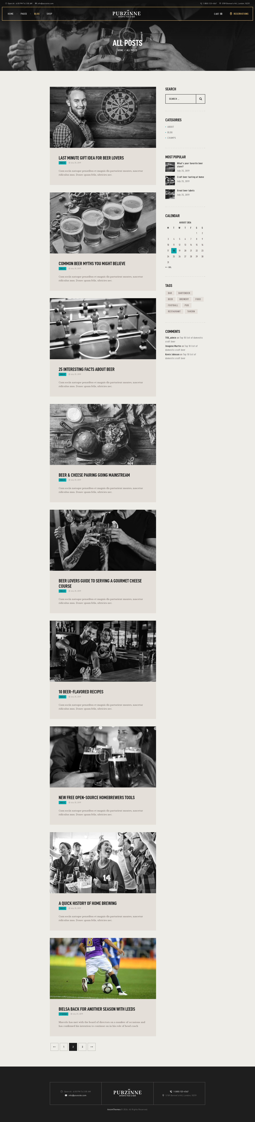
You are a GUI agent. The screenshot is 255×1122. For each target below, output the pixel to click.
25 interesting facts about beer (87, 369)
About (62, 163)
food (198, 299)
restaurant (174, 311)
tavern (191, 311)
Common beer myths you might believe (92, 263)
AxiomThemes (114, 1109)
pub (187, 305)
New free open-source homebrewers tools (97, 797)
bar (170, 293)
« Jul (169, 267)
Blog (170, 132)
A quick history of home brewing (88, 903)
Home (120, 50)
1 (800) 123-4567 (181, 1091)
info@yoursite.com (77, 1095)
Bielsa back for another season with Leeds (97, 1009)
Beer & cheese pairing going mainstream (94, 475)
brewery (184, 299)
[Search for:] (185, 99)
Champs (63, 1014)
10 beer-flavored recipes (81, 691)
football (173, 305)
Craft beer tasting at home (190, 177)
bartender (184, 293)
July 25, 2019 (76, 163)
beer (170, 299)
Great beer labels (186, 190)
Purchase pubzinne (33, 1104)
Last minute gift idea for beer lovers (91, 157)
